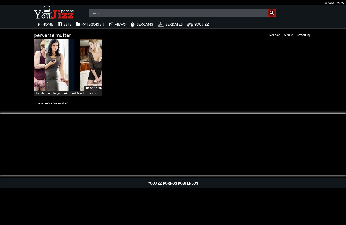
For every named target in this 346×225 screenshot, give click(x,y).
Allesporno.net (334, 2)
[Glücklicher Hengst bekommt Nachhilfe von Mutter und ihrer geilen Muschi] (68, 65)
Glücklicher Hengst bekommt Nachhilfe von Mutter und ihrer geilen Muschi (89, 93)
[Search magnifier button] (272, 13)
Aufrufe (288, 35)
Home (35, 103)
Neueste (274, 35)
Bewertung (304, 35)
